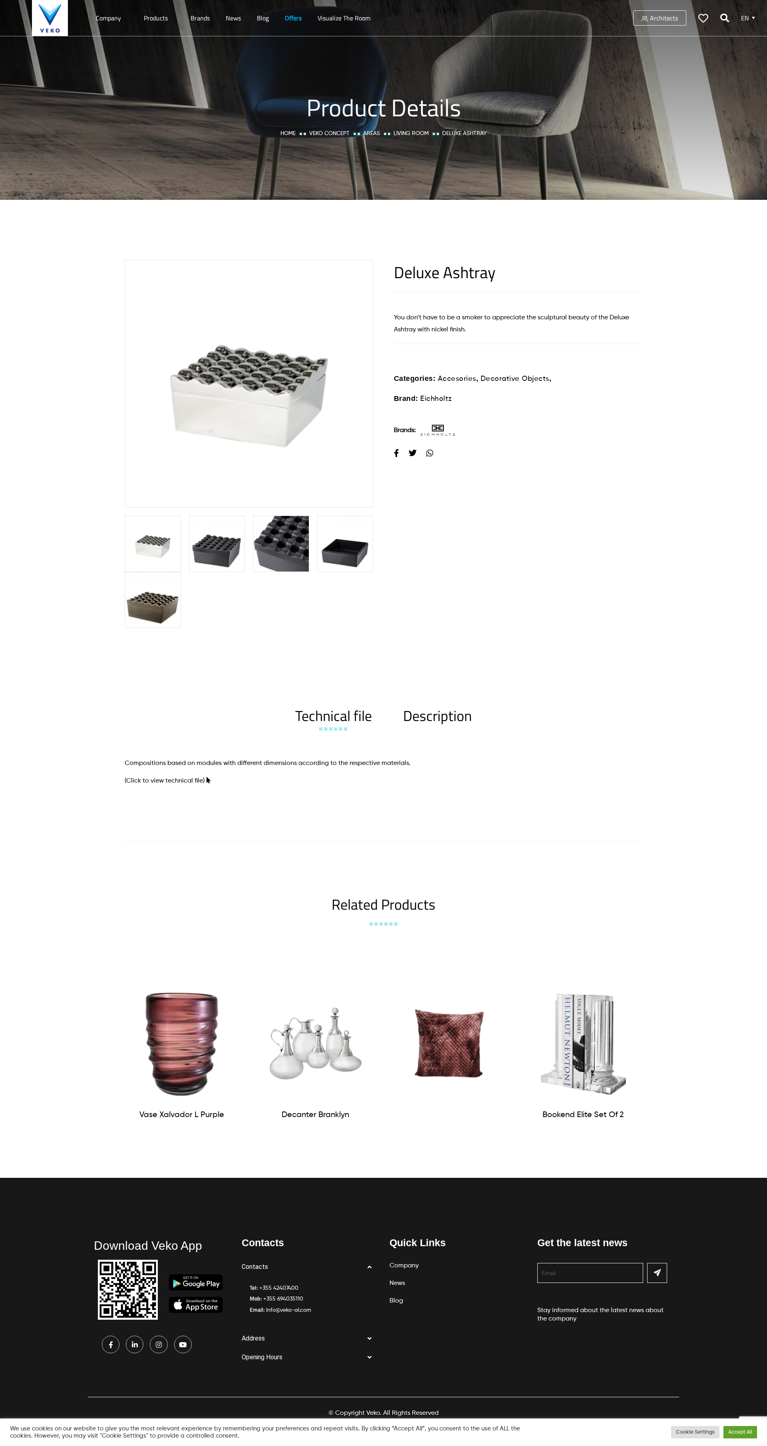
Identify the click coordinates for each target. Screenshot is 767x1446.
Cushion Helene (449, 1113)
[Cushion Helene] (449, 1042)
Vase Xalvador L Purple (181, 1115)
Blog (263, 18)
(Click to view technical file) (165, 781)
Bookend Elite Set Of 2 (583, 1115)
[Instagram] (158, 1344)
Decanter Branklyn (315, 1115)
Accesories (457, 378)
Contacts (255, 1267)
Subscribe (657, 1273)
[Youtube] (183, 1344)
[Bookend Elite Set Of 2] (583, 1043)
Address (253, 1338)
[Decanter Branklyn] (315, 1043)
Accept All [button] (740, 1432)
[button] (310, 1267)
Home (288, 133)
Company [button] (108, 18)
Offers (293, 18)
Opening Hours (262, 1357)
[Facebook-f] (110, 1344)
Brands (200, 18)
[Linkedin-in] (134, 1344)
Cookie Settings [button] (695, 1432)
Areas (371, 133)
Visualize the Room (344, 18)
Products (156, 18)
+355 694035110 (283, 1299)
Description (437, 716)
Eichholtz (436, 398)
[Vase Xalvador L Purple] (182, 1043)
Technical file (333, 716)
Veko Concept (329, 133)
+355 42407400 (278, 1288)
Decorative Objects (515, 378)
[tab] (333, 716)
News (233, 18)
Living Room (411, 133)
